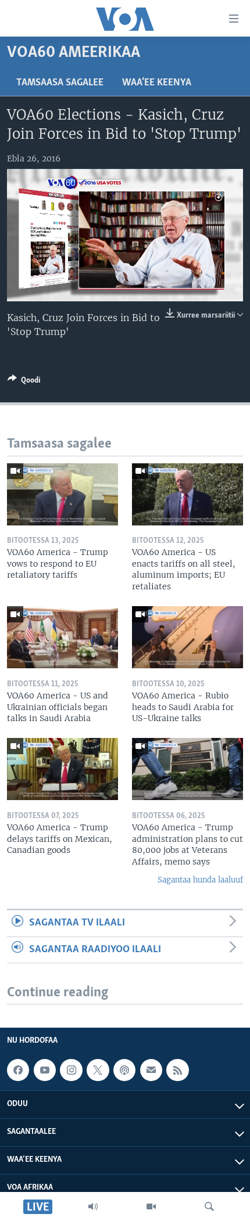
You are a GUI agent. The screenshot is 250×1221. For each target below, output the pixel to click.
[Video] (151, 1206)
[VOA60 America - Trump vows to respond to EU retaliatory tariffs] (62, 494)
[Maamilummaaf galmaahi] (151, 1070)
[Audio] (93, 1206)
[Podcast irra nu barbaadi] (124, 1070)
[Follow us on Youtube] (45, 1070)
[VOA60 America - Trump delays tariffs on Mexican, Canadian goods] (62, 769)
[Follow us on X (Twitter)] (98, 1070)
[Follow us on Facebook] (18, 1070)
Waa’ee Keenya (156, 83)
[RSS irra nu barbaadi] (177, 1070)
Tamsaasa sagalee (59, 83)
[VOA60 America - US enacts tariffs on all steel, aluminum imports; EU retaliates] (187, 494)
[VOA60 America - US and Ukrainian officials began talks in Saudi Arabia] (62, 637)
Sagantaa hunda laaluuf (200, 880)
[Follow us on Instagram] (71, 1070)
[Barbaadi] (209, 1206)
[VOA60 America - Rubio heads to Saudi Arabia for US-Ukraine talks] (187, 637)
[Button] (24, 382)
